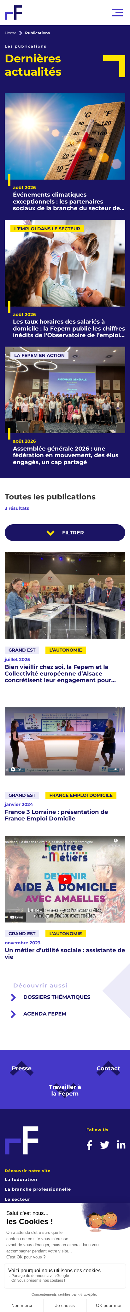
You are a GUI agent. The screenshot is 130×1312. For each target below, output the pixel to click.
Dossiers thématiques (56, 997)
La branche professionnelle (38, 1189)
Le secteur (17, 1199)
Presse (21, 1068)
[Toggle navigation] (117, 12)
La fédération (21, 1179)
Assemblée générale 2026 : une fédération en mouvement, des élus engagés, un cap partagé (65, 456)
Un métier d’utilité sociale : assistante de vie (65, 953)
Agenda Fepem (44, 1014)
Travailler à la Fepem (65, 1090)
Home (10, 33)
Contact (108, 1068)
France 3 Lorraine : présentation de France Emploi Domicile (56, 815)
